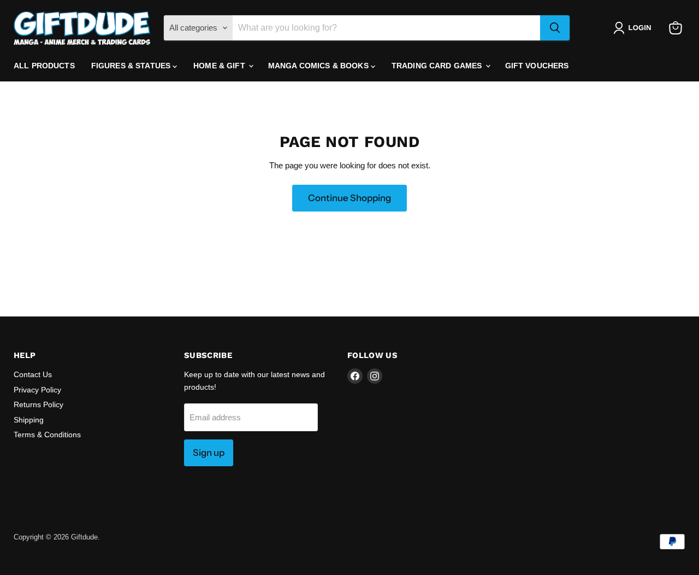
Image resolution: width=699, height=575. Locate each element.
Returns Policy (38, 404)
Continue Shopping (349, 197)
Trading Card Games (438, 65)
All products (44, 65)
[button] (634, 27)
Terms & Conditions (47, 434)
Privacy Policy (37, 389)
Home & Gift (220, 65)
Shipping (29, 419)
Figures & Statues (132, 65)
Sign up (208, 452)
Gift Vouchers (537, 65)
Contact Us (33, 374)
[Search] (555, 27)
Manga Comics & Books (319, 65)
